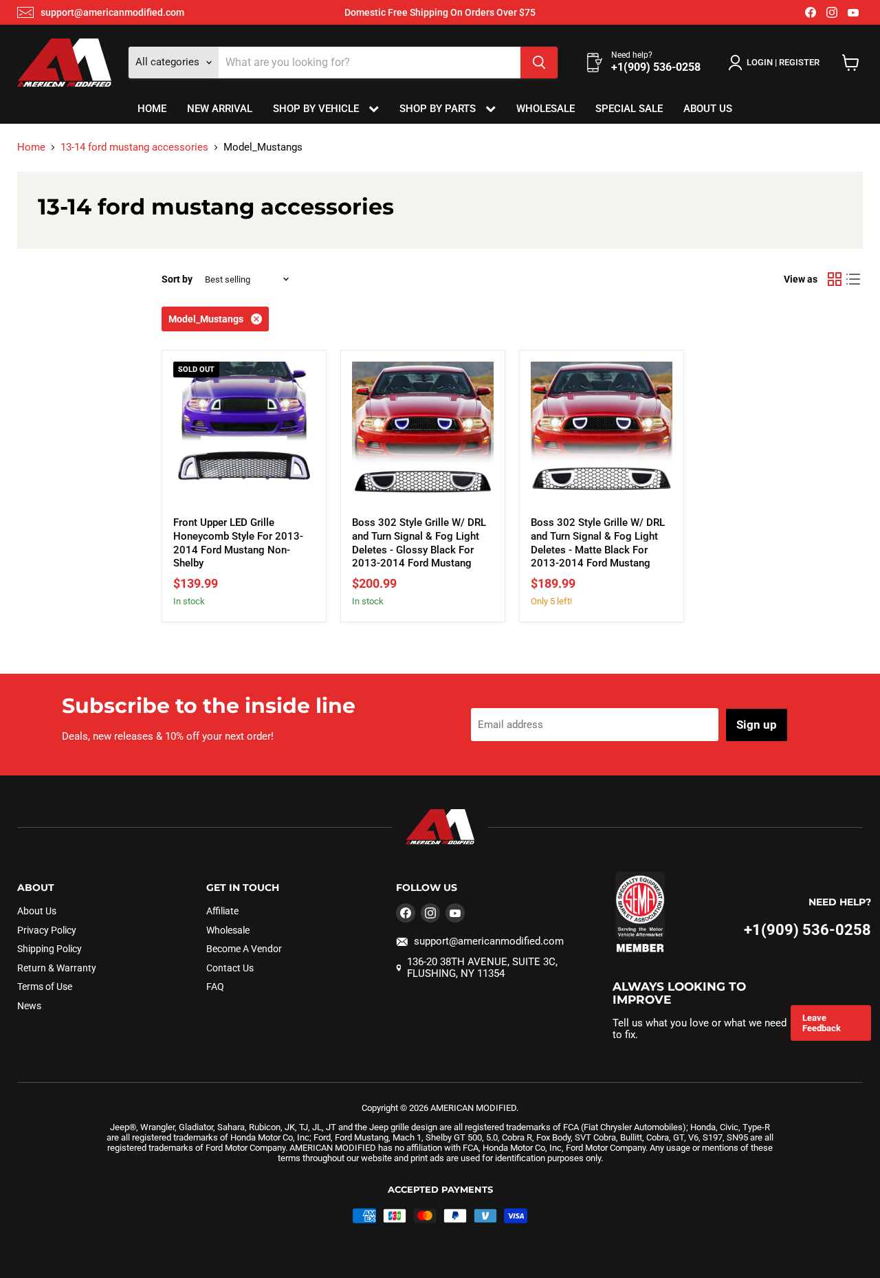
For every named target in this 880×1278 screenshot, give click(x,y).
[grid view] (834, 279)
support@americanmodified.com (112, 12)
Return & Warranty (56, 967)
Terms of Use (44, 986)
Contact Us (230, 967)
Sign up (756, 724)
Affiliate (222, 910)
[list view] (854, 279)
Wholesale (545, 108)
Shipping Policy (49, 948)
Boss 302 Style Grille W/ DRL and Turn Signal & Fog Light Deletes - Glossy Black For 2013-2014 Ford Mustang (419, 542)
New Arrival (219, 108)
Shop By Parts (438, 108)
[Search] (539, 62)
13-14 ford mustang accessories (134, 147)
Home (152, 108)
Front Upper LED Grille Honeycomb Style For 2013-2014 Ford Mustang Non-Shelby (238, 542)
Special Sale (629, 108)
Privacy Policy (46, 930)
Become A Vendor (244, 948)
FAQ (215, 986)
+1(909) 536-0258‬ (807, 929)
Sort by (177, 279)
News (29, 1005)
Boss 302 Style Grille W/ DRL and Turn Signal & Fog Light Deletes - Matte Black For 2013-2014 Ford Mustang (598, 542)
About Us (707, 108)
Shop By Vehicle (317, 108)
